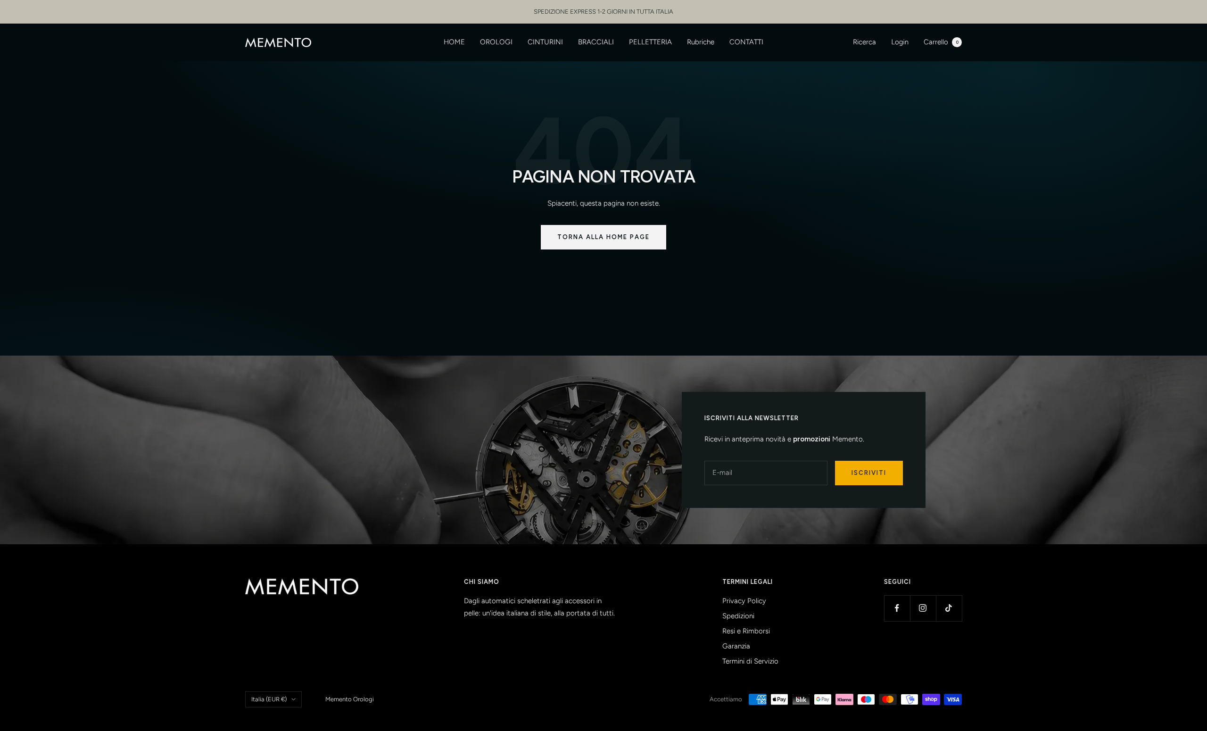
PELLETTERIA (650, 42)
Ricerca (864, 42)
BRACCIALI (596, 42)
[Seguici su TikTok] (949, 608)
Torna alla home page (603, 237)
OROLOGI (496, 42)
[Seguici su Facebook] (897, 608)
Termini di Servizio (750, 661)
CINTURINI (545, 42)
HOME (454, 42)
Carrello (941, 42)
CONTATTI (746, 42)
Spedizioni (738, 616)
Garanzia (736, 646)
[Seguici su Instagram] (923, 608)
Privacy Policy (744, 601)
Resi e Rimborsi (746, 631)
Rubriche (700, 42)
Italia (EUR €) (269, 699)
